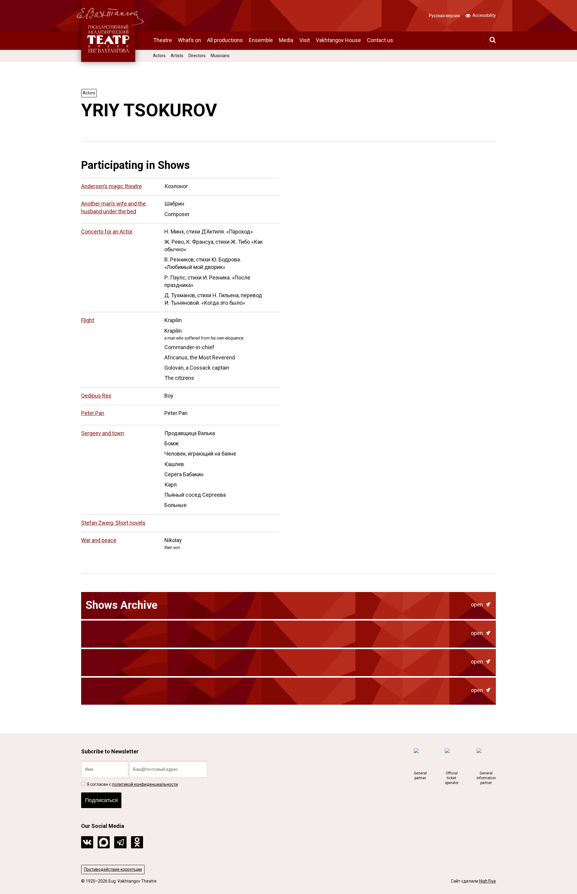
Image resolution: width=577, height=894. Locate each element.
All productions (225, 40)
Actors (159, 55)
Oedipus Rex (96, 395)
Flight (87, 320)
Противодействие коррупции (113, 869)
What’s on (189, 40)
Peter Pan (92, 413)
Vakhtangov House (338, 40)
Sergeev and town (102, 433)
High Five (487, 881)
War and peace (98, 540)
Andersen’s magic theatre (111, 186)
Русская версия (444, 15)
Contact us (380, 40)
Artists (177, 55)
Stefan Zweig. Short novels (113, 523)
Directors (197, 55)
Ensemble (261, 40)
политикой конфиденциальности (145, 784)
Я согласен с (132, 784)
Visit (304, 40)
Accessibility (484, 15)
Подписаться (101, 800)
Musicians (220, 55)
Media (286, 40)
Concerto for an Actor (107, 231)
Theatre (162, 40)
